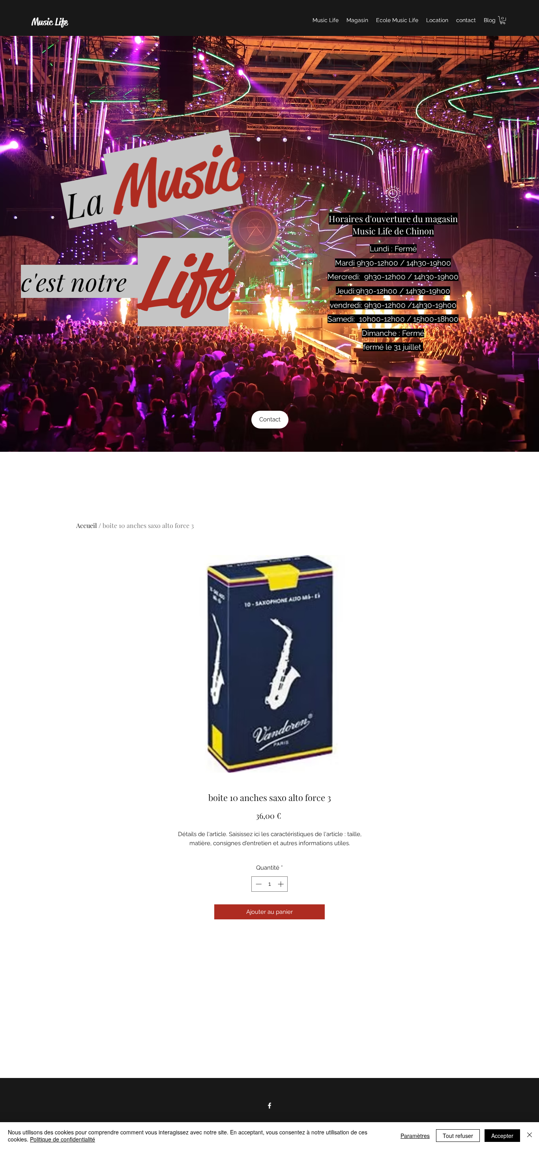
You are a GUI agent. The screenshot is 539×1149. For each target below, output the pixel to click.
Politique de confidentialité (62, 1139)
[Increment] (281, 884)
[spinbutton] (269, 884)
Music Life (49, 22)
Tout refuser (458, 1136)
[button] (502, 20)
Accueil (86, 525)
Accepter (502, 1136)
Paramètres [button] (415, 1136)
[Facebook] (269, 1106)
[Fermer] (529, 1135)
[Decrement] (258, 884)
